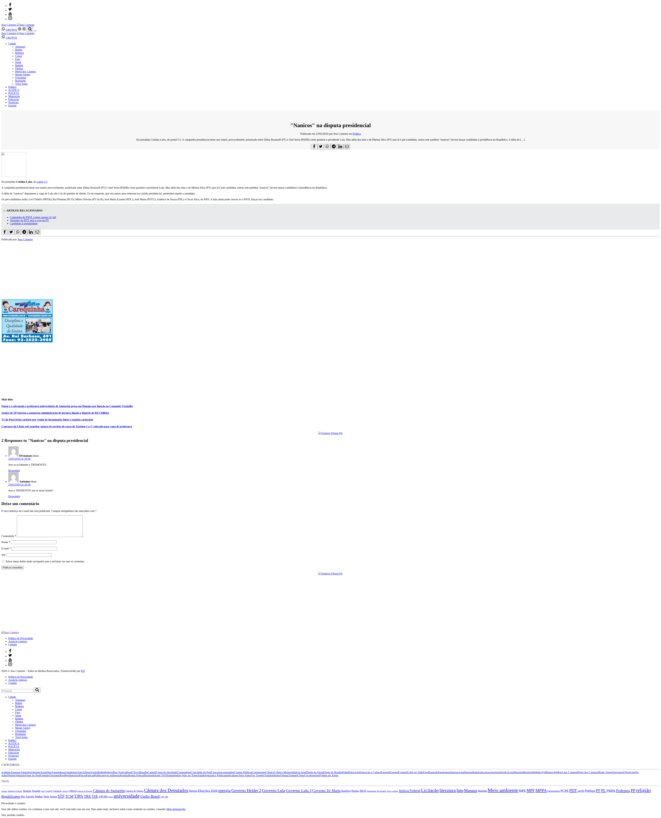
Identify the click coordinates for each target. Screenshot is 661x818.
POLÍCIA (13, 93)
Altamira (35, 772)
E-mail (6, 548)
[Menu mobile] (35, 30)
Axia (43, 791)
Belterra (19, 52)
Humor (432, 772)
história (346, 791)
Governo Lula (273, 790)
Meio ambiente (503, 790)
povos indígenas (111, 775)
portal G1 (42, 181)
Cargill (49, 791)
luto (460, 790)
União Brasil (150, 796)
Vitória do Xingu (329, 775)
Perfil (68, 775)
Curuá (18, 56)
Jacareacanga (488, 772)
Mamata (518, 772)
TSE (95, 796)
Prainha (124, 775)
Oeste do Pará (32, 775)
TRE (87, 796)
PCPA (564, 791)
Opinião (44, 775)
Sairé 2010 (161, 775)
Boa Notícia (119, 772)
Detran (193, 791)
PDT (573, 790)
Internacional (457, 772)
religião (643, 790)
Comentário (8, 536)
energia (224, 790)
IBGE (363, 791)
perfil (581, 791)
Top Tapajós (257, 775)
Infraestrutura (443, 772)
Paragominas (553, 791)
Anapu (27, 791)
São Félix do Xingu (187, 775)
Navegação (619, 772)
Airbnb (4, 791)
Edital (345, 772)
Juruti (18, 62)
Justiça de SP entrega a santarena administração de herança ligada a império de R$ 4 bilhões (55, 412)
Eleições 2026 (208, 791)
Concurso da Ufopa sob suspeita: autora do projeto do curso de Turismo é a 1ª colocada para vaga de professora (66, 426)
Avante (36, 791)
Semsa (53, 796)
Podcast (90, 775)
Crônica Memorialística (286, 772)
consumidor (228, 772)
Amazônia (45, 772)
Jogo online (392, 791)
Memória (527, 772)
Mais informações (176, 809)
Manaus (470, 790)
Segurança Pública (215, 775)
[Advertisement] (104, 370)
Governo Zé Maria (326, 790)
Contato (12, 644)
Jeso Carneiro (25, 239)
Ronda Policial (136, 775)
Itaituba (19, 65)
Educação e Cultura (370, 772)
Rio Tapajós (27, 796)
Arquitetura (71, 772)
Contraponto (258, 772)
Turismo (292, 775)
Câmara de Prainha (84, 791)
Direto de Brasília (332, 772)
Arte (79, 772)
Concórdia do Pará (201, 772)
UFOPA (103, 796)
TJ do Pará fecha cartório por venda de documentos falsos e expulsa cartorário (47, 419)
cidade (173, 772)
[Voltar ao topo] (2, 800)
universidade (127, 796)
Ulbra (110, 797)
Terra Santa (21, 83)
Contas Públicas (243, 772)
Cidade (12, 43)
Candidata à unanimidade (24, 223)
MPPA (541, 790)
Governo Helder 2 (246, 790)
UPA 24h (164, 797)
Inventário (381, 791)
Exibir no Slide (415, 772)
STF (61, 796)
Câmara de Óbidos (134, 791)
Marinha (482, 790)
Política (12, 87)
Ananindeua (58, 772)
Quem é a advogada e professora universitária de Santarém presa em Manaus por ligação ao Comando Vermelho (67, 406)
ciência (73, 791)
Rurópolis (20, 80)
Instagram (371, 791)
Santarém (172, 775)
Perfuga (590, 791)
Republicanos (10, 796)
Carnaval (57, 791)
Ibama (355, 791)
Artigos (86, 772)
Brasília (143, 772)
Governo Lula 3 (299, 790)
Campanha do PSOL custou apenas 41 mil (33, 217)
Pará (62, 775)
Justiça (504, 772)
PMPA (611, 791)
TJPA (78, 796)
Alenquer (20, 46)
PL (603, 790)
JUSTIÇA (13, 90)
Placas (82, 775)
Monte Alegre (22, 74)
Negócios (13, 102)
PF (598, 790)
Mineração (14, 96)
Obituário (20, 775)
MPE (522, 791)
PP (633, 790)
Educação (13, 99)
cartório (65, 791)
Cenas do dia (163, 772)
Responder (14, 470)
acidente (5, 772)
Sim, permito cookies (12, 815)
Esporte (12, 105)
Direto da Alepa (314, 772)
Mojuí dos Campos (25, 71)
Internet (468, 772)
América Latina (15, 791)
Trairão (268, 775)
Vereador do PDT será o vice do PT (29, 220)
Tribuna (284, 775)
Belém (18, 49)
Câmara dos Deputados (166, 790)
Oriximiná (20, 77)
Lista (511, 772)
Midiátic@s (538, 772)
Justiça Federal (409, 791)
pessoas (75, 775)
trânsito (276, 775)
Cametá (152, 772)
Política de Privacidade (20, 638)
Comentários (184, 772)
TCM (69, 796)
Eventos (402, 772)
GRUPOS (11, 29)
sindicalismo (231, 775)
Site (3, 554)
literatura (447, 790)
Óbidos (19, 68)
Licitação (430, 790)
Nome (5, 542)
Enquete (385, 772)
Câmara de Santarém (109, 791)
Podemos (623, 790)
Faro (17, 59)
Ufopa (300, 775)
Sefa (46, 796)
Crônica (269, 772)
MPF (531, 790)
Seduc (39, 796)
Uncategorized (312, 775)
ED (83, 671)
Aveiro (93, 772)
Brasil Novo (132, 772)
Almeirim (25, 772)
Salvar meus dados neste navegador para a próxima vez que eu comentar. (45, 561)
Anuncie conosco (17, 641)
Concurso (216, 772)
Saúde (201, 775)
